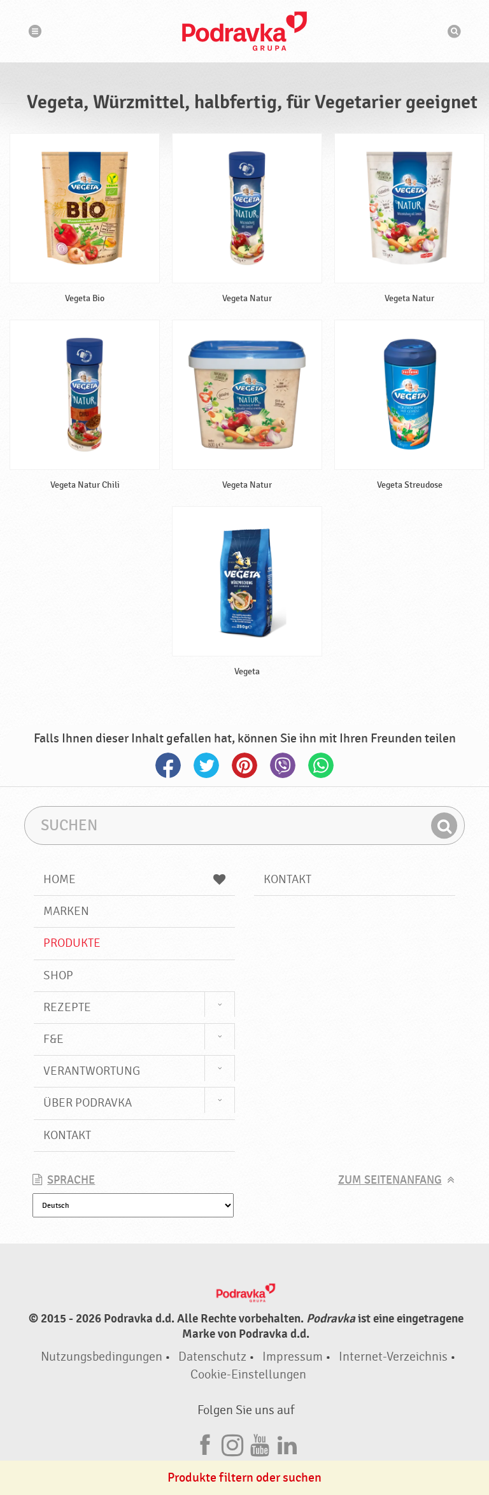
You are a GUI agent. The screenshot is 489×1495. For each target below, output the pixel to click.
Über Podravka (87, 1103)
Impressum (292, 1356)
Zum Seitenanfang (390, 1180)
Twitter (206, 765)
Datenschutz (212, 1356)
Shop (58, 975)
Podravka (244, 31)
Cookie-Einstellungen (248, 1374)
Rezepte (67, 1007)
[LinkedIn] (287, 1443)
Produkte (72, 943)
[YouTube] (260, 1443)
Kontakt (67, 1135)
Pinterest (244, 765)
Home (59, 879)
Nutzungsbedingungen (101, 1356)
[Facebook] (205, 1443)
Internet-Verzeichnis (393, 1356)
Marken (66, 911)
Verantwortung (91, 1071)
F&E (53, 1039)
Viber (282, 765)
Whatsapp (321, 765)
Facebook (168, 765)
